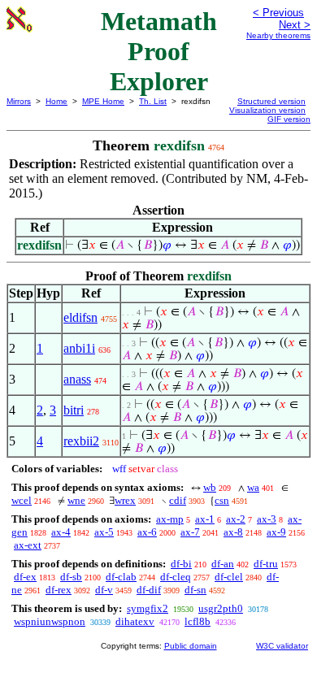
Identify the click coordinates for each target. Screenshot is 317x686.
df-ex (25, 577)
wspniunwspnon (49, 621)
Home (56, 101)
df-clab (121, 577)
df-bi (181, 564)
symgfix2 (147, 608)
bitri (73, 410)
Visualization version (267, 110)
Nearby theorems (278, 35)
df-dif (149, 590)
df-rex (59, 590)
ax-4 (61, 532)
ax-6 (147, 532)
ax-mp (170, 519)
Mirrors (19, 101)
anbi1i (79, 348)
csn (222, 500)
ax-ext (27, 545)
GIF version (288, 119)
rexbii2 (81, 441)
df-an (222, 564)
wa (253, 487)
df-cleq (175, 577)
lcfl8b (198, 621)
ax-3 (266, 519)
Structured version (271, 101)
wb (209, 487)
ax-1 (205, 519)
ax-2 (235, 519)
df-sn (195, 590)
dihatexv (134, 621)
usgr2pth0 (220, 608)
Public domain (190, 645)
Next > (294, 25)
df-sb (71, 577)
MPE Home (103, 101)
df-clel (229, 577)
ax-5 (104, 532)
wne (76, 500)
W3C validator (282, 645)
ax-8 (233, 532)
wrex (125, 500)
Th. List (153, 101)
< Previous (278, 13)
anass (77, 379)
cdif (177, 500)
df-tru (266, 564)
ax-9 (276, 532)
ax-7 (190, 532)
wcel (21, 500)
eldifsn (80, 317)
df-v (104, 590)
